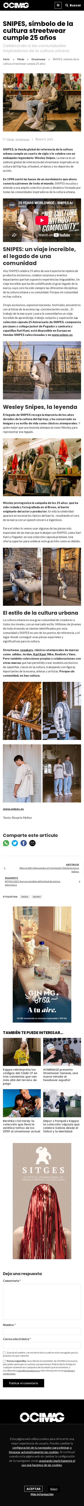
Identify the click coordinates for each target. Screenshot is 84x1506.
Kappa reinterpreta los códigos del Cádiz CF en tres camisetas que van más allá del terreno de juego (20, 1077)
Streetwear (22, 139)
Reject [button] (53, 1489)
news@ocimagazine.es (28, 1370)
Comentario (12, 1280)
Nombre (9, 1325)
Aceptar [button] (33, 1489)
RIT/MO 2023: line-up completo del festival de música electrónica (32, 883)
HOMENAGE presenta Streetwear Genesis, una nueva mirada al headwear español (60, 1075)
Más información (42, 1494)
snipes (37, 897)
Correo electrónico (17, 1339)
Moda (10, 139)
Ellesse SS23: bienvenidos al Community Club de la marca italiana (49, 870)
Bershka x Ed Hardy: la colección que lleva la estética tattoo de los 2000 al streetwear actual (21, 1126)
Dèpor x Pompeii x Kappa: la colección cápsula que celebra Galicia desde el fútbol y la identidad (61, 1126)
